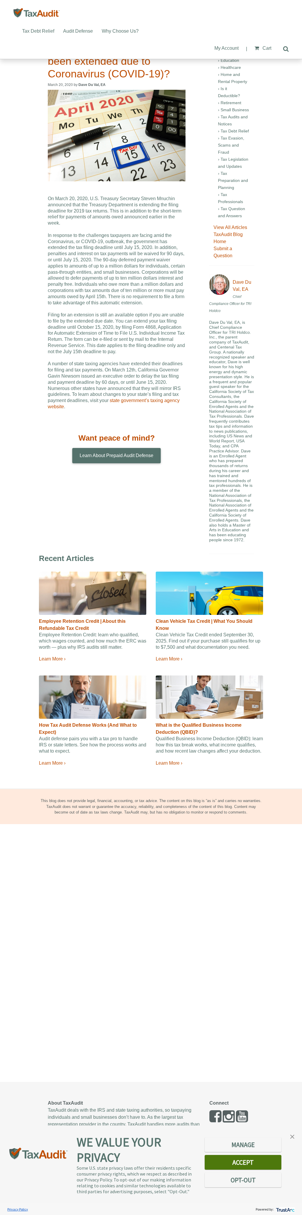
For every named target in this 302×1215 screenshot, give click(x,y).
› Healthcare (229, 67)
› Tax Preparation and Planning (233, 180)
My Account (226, 48)
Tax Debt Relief (38, 31)
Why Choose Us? (120, 31)
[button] (292, 1136)
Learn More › (52, 658)
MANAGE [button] (243, 1145)
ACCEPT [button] (243, 1162)
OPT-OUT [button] (243, 1180)
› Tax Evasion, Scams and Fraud (231, 145)
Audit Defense (78, 31)
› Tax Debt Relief (233, 131)
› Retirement (229, 102)
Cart (266, 48)
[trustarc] (285, 1209)
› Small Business (233, 109)
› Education (228, 60)
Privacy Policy (17, 1209)
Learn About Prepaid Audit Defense (116, 455)
